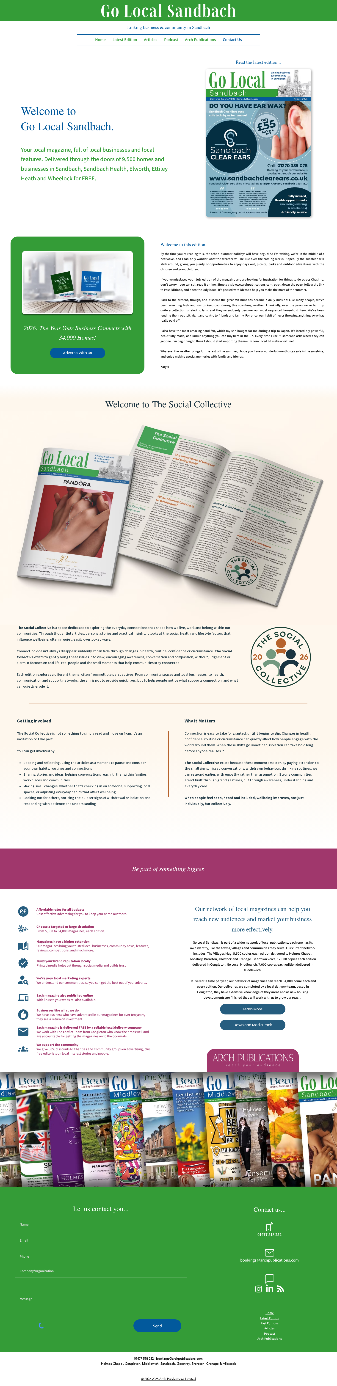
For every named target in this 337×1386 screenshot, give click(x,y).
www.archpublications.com (253, 284)
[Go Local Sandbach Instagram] (258, 1288)
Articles (269, 1328)
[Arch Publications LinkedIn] (269, 1288)
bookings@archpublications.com (179, 1358)
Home (269, 1313)
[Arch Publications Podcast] (280, 1288)
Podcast (269, 1333)
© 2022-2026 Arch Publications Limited (168, 1379)
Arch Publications (269, 1338)
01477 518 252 (269, 1234)
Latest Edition (269, 1318)
